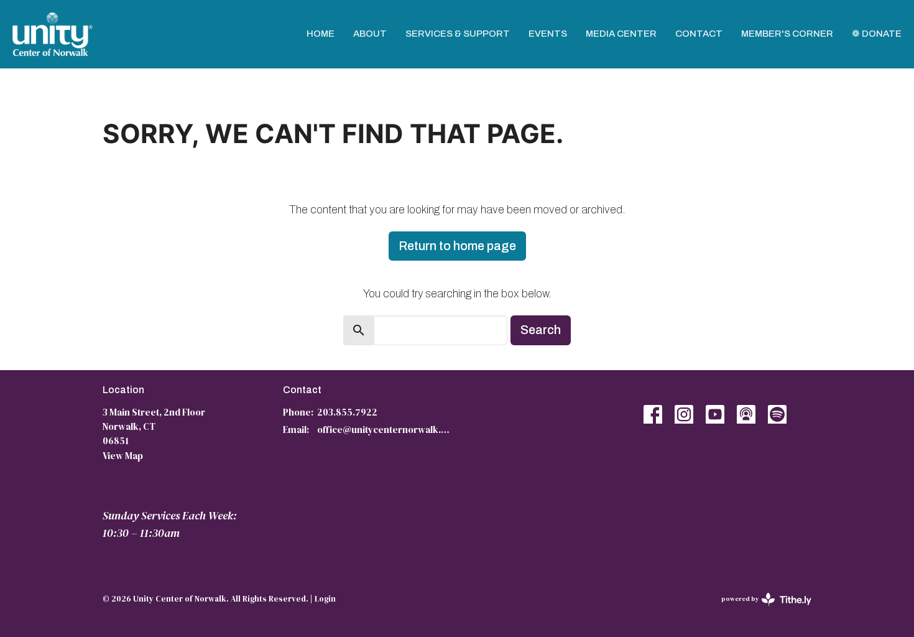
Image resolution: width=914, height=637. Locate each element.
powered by (760, 609)
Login (325, 598)
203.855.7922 (347, 412)
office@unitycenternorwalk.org (384, 429)
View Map (123, 455)
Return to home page (457, 246)
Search (540, 330)
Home (321, 34)
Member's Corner (787, 34)
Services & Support (457, 34)
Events (548, 34)
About (370, 34)
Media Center (621, 34)
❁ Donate (877, 34)
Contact (698, 34)
